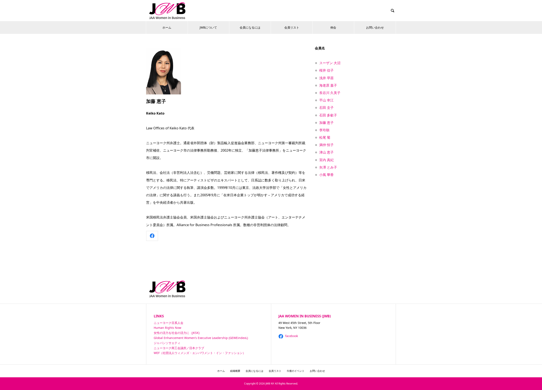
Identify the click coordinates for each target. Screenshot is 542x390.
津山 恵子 (326, 152)
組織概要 (235, 371)
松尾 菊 (324, 137)
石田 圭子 (326, 107)
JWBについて (208, 27)
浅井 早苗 (326, 78)
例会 (333, 27)
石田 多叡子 (328, 115)
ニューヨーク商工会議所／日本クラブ (179, 348)
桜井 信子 (326, 70)
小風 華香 (326, 174)
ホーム (166, 27)
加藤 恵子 (326, 122)
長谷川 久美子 (329, 92)
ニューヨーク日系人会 (168, 323)
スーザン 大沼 (329, 63)
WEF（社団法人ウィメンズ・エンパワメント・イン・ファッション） (200, 353)
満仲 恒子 (326, 144)
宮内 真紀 (326, 160)
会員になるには (250, 27)
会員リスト (291, 27)
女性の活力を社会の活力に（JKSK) (176, 333)
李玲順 (324, 130)
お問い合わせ (375, 27)
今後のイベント (295, 371)
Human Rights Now (167, 328)
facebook (291, 336)
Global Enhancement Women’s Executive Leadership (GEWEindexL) (201, 338)
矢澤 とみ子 (328, 167)
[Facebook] (152, 236)
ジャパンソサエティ (167, 343)
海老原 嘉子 (328, 85)
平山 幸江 (326, 100)
